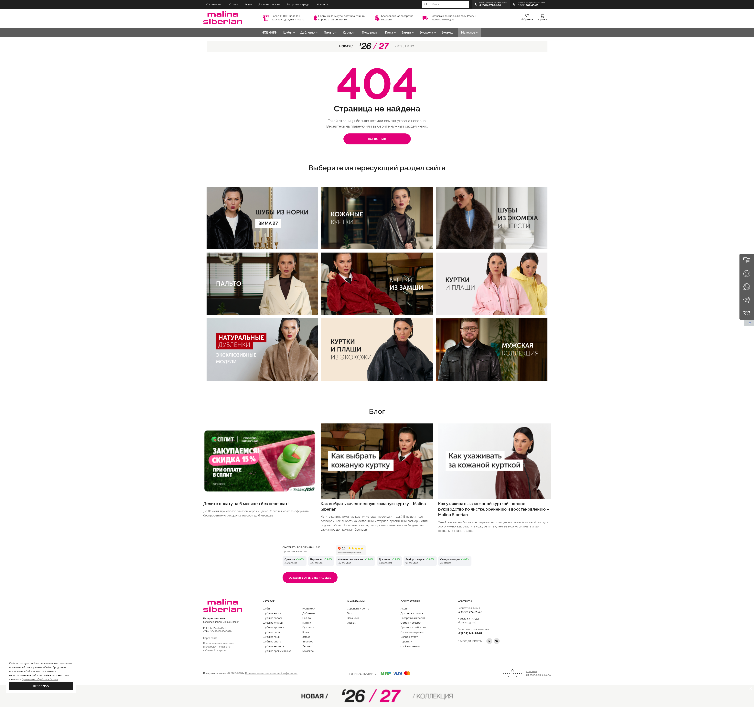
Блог (349, 613)
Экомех (447, 32)
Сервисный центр (358, 608)
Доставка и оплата (269, 4)
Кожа (389, 32)
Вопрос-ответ (409, 636)
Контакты (322, 4)
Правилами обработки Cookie (40, 679)
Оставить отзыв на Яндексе (310, 577)
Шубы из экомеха (273, 646)
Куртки (348, 32)
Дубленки (308, 32)
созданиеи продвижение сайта (538, 673)
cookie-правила (410, 646)
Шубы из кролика (273, 627)
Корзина (542, 19)
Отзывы (233, 4)
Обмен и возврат (411, 622)
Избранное (527, 19)
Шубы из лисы (271, 632)
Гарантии (406, 641)
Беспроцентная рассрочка (397, 16)
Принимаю (41, 685)
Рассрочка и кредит (299, 4)
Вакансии (353, 617)
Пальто (329, 32)
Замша (406, 32)
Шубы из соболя (273, 617)
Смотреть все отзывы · (301, 547)
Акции (248, 4)
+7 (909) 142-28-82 (470, 633)
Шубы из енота (272, 641)
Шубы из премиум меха (277, 650)
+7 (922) (527, 5)
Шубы (287, 32)
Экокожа (426, 32)
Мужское (468, 32)
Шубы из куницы (273, 622)
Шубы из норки (272, 613)
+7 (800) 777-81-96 (470, 612)
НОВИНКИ (269, 32)
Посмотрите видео (442, 19)
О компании (213, 4)
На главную (377, 139)
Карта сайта (210, 637)
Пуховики (369, 32)
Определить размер (413, 632)
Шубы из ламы (271, 636)
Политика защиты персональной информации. (271, 673)
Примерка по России (413, 627)
